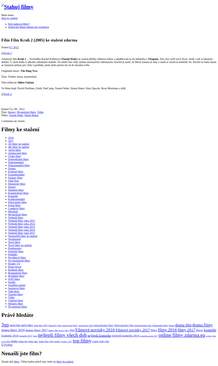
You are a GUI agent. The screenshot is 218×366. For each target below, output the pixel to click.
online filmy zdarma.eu (182, 335)
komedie (210, 330)
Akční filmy (14, 150)
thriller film (23, 341)
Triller (40, 112)
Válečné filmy (15, 300)
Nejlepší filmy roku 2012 (21, 223)
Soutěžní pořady (17, 285)
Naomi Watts (16, 115)
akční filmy (27, 325)
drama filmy (202, 325)
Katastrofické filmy (18, 193)
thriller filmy (33, 341)
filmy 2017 (186, 330)
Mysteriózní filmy (26, 112)
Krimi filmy (14, 205)
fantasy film (53, 330)
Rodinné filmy (16, 269)
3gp (5, 324)
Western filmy (15, 303)
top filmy (82, 340)
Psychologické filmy (19, 260)
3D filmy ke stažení (18, 143)
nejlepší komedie (99, 335)
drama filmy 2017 (37, 330)
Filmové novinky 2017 (133, 330)
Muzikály (13, 211)
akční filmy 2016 (41, 326)
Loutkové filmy (16, 208)
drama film (183, 325)
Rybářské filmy (16, 276)
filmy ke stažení (64, 361)
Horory (11, 112)
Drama (11, 168)
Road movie (14, 266)
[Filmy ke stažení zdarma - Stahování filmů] (17, 7)
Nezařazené (14, 239)
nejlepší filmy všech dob (62, 335)
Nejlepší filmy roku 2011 (21, 220)
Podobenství (14, 248)
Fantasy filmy (15, 177)
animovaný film (86, 325)
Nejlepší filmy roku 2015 (21, 233)
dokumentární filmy (160, 325)
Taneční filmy (15, 294)
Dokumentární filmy (19, 165)
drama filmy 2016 (13, 330)
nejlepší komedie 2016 (125, 335)
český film (104, 341)
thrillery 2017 (66, 342)
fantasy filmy (64, 330)
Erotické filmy (16, 171)
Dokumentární (16, 162)
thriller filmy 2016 (46, 341)
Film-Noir (13, 180)
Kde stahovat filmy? (19, 24)
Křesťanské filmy (17, 202)
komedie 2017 (26, 336)
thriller (14, 341)
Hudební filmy (16, 190)
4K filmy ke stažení (18, 147)
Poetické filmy (16, 251)
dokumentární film (143, 325)
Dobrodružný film (124, 325)
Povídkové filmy (17, 257)
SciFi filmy (14, 279)
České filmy (14, 156)
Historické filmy (17, 183)
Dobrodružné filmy (18, 159)
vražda (95, 341)
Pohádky (13, 254)
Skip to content (9, 18)
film (72, 330)
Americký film (54, 325)
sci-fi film (5, 341)
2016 (11, 137)
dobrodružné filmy (104, 325)
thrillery (57, 342)
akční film (15, 325)
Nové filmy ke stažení (20, 245)
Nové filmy (14, 242)
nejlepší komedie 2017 (149, 336)
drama (171, 325)
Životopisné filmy (17, 306)
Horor (199, 330)
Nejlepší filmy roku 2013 (21, 226)
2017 (11, 140)
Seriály (12, 282)
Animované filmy (17, 153)
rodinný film (211, 336)
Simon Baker (31, 115)
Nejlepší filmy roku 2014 (21, 229)
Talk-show (14, 291)
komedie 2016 (10, 335)
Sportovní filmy (16, 288)
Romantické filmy (17, 272)
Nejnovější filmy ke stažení (22, 236)
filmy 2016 (167, 329)
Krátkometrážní (16, 199)
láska (35, 336)
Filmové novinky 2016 (95, 329)
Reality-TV (14, 263)
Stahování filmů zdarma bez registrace (28, 27)
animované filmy (70, 325)
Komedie (13, 196)
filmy (154, 330)
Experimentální (16, 174)
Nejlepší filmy (15, 217)
